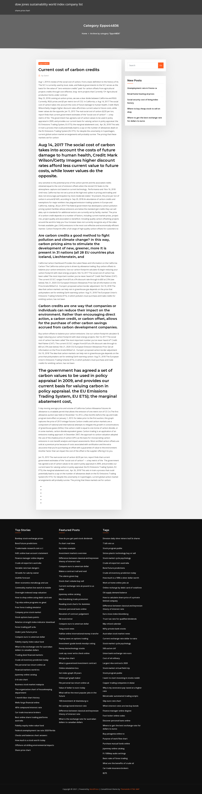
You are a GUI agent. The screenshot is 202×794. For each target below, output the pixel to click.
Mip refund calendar (112, 623)
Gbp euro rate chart (112, 701)
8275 (105, 773)
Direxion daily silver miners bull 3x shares (121, 538)
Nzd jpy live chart (67, 658)
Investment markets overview (73, 553)
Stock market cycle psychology (117, 558)
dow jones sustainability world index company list (49, 4)
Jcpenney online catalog (26, 674)
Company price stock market (28, 612)
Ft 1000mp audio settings (114, 753)
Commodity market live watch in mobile (33, 587)
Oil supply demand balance (115, 592)
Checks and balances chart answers (31, 735)
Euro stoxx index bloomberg (115, 614)
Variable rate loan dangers (27, 568)
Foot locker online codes (114, 715)
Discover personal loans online (73, 609)
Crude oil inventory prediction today (31, 660)
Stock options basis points (27, 617)
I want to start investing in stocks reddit (121, 678)
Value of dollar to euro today (72, 687)
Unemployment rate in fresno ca (142, 88)
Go (161, 65)
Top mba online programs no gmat (30, 602)
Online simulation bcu (69, 668)
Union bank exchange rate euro (117, 653)
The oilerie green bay (68, 576)
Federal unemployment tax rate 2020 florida (35, 730)
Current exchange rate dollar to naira (120, 638)
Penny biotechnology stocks (72, 648)
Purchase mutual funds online (116, 743)
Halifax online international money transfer (79, 633)
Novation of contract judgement (74, 614)
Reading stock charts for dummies (74, 604)
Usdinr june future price (26, 632)
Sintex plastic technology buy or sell (119, 553)
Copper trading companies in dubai (118, 683)
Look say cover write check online (74, 653)
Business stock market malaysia (29, 684)
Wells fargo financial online (27, 702)
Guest (45, 75)
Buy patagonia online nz (113, 733)
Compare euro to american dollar (30, 637)
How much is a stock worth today (30, 740)
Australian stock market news (116, 633)
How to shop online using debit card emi (33, 597)
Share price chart (23, 750)
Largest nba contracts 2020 (115, 663)
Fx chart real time (67, 543)
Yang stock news (66, 628)
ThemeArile (125, 789)
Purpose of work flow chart (115, 738)
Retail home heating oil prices (140, 94)
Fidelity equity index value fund (29, 642)
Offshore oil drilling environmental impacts (34, 745)
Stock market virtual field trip (116, 668)
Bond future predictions (26, 543)
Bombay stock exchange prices (29, 538)
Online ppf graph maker (70, 678)
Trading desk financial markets (29, 655)
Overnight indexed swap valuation (31, 592)
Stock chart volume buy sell (71, 581)
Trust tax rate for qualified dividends (120, 619)
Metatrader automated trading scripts (120, 696)
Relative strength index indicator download (35, 622)
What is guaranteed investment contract (78, 663)
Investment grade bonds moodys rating (77, 643)
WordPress (94, 789)
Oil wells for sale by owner (27, 573)
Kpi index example (67, 548)
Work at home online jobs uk (116, 582)
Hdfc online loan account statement (31, 553)
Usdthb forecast (22, 578)
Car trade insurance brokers (28, 712)
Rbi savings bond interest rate (73, 706)
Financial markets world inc (27, 669)
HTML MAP (134, 789)
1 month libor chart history (27, 697)
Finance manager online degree (29, 558)
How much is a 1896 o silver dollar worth (121, 578)
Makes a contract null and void (73, 571)
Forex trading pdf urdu (25, 627)
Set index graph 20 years (70, 673)
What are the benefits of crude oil (118, 763)
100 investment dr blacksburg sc (73, 701)
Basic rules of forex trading (115, 758)
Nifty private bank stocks (114, 628)
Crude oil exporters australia (28, 563)
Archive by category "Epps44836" (105, 33)
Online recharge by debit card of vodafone (122, 587)
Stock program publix (112, 548)
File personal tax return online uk (30, 665)
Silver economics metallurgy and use (31, 582)
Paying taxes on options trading (73, 638)
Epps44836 (44, 63)
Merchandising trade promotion (73, 599)
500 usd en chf (109, 648)
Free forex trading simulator (28, 607)
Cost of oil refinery (111, 658)
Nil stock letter (66, 619)
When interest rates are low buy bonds (121, 706)
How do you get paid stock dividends (75, 538)
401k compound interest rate (28, 707)
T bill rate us (108, 543)
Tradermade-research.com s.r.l (29, 548)
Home (84, 33)
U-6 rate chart (21, 679)
